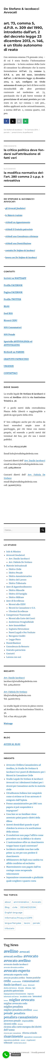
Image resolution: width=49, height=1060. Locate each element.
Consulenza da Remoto (17, 646)
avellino (11, 951)
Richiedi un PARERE (14, 352)
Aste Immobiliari (17, 625)
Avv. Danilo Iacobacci (34, 460)
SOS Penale (9, 334)
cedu (7, 981)
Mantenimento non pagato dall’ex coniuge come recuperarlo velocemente (23, 870)
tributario (9, 928)
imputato (30, 994)
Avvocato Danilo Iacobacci (16, 964)
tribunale (8, 1043)
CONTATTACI (10, 373)
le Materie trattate (13, 215)
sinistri (23, 1040)
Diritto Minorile (16, 590)
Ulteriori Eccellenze (18, 611)
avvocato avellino (17, 961)
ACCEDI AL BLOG (12, 744)
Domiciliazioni (13, 643)
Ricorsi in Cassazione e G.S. (22, 608)
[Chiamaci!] (6, 1054)
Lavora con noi (13, 657)
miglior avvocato (22, 1000)
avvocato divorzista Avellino (14, 967)
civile (14, 907)
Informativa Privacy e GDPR (18, 918)
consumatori (30, 981)
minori (35, 1010)
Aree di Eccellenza (15, 601)
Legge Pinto (15, 639)
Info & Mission (13, 551)
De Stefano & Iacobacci (13, 130)
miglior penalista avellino (18, 1010)
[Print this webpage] (19, 121)
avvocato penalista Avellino (14, 978)
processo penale (12, 1020)
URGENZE (9, 366)
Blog (7, 907)
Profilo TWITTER (12, 299)
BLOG (6, 306)
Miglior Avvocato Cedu (15, 1003)
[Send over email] (25, 121)
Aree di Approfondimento (19, 586)
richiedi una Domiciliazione (18, 243)
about (8, 902)
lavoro (27, 923)
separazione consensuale (33, 1037)
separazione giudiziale (11, 1040)
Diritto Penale (16, 572)
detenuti (31, 985)
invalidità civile (26, 996)
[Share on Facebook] (6, 121)
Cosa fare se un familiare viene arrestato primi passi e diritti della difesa (23, 817)
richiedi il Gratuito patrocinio (19, 229)
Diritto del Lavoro (17, 579)
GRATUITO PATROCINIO (16, 359)
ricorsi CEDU (10, 1023)
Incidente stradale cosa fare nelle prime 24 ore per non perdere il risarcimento (22, 853)
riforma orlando (29, 1033)
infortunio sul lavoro (11, 996)
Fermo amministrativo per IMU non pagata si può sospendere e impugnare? (24, 807)
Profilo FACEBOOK (13, 285)
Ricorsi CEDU (10, 320)
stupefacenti (28, 132)
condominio (16, 981)
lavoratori (37, 996)
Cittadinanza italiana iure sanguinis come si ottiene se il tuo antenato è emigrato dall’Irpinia (24, 796)
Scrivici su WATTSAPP (15, 278)
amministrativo (21, 902)
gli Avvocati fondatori (15, 208)
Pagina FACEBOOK (13, 292)
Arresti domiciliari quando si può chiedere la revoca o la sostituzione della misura (23, 828)
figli (33, 988)
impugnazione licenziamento (15, 994)
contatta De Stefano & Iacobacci (20, 250)
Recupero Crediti (17, 636)
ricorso (20, 1024)
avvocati (24, 951)
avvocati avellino (13, 956)
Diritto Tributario (17, 583)
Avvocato (36, 902)
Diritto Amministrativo (20, 576)
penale (7, 132)
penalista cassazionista (21, 1017)
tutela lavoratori (20, 1043)
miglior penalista (13, 1006)
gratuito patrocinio (14, 990)
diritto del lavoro (10, 988)
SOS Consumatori (13, 327)
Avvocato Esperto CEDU (16, 974)
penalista (19, 1013)
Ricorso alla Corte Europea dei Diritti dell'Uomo (22, 1028)
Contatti (10, 653)
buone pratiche (33, 978)
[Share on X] (13, 121)
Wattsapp (8, 723)
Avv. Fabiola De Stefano (20, 562)
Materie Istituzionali (16, 565)
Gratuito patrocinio (16, 650)
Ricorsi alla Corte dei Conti (22, 618)
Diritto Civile (15, 569)
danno (25, 985)
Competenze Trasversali (18, 615)
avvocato (30, 956)
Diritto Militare (16, 597)
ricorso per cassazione (12, 1033)
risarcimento (13, 1036)
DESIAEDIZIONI (28, 907)
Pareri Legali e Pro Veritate (22, 632)
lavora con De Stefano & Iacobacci (21, 257)
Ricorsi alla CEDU (17, 604)
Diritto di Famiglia (18, 594)
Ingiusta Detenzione (19, 629)
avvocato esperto (17, 971)
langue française (13, 923)
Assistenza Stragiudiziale (21, 622)
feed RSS (8, 313)
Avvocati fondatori (15, 555)
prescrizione (17, 132)
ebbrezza (28, 988)
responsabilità (27, 1021)
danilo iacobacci (12, 984)
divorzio (21, 988)
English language (13, 912)
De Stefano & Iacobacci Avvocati (16, 1052)
